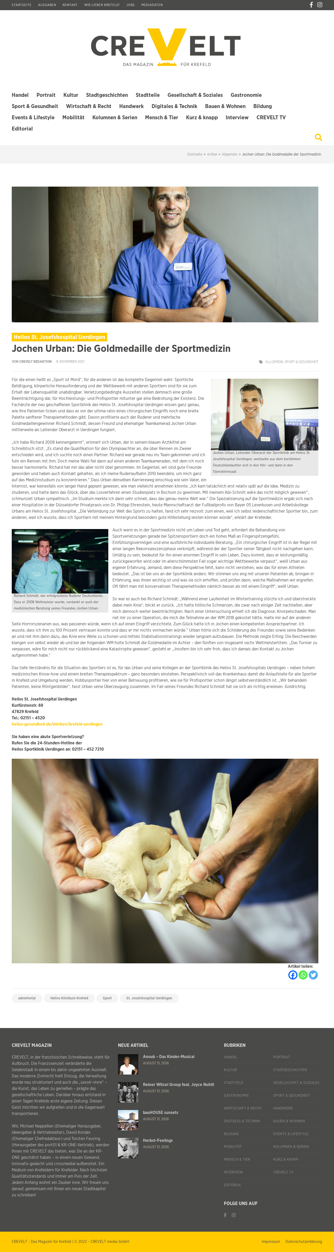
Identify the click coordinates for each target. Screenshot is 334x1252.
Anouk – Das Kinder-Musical (168, 1057)
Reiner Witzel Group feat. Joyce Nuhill (178, 1085)
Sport (107, 998)
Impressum (271, 1242)
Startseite (22, 5)
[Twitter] (313, 975)
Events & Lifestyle (33, 117)
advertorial (27, 998)
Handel (20, 95)
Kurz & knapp (202, 117)
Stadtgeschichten (107, 95)
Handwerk (131, 106)
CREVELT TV (271, 117)
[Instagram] (319, 5)
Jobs (130, 5)
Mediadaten (152, 5)
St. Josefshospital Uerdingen (149, 998)
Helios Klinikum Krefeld (69, 998)
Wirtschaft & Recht (88, 106)
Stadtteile (148, 95)
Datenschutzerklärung (303, 1242)
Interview (237, 117)
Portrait (46, 95)
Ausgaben (47, 5)
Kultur (70, 95)
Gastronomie (246, 95)
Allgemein (274, 362)
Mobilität (73, 117)
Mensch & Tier (161, 117)
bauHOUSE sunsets (160, 1113)
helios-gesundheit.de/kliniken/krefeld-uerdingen (57, 724)
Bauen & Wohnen (225, 106)
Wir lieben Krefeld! (102, 5)
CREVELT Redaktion (35, 362)
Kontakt (70, 5)
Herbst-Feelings (158, 1140)
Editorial (22, 129)
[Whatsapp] (303, 975)
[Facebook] (311, 5)
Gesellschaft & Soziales (195, 95)
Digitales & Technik (174, 106)
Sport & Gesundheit (35, 106)
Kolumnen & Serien (114, 117)
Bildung (262, 106)
